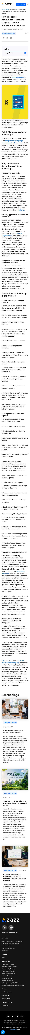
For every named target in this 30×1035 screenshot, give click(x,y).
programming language (14, 141)
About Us (5, 938)
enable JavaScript (18, 77)
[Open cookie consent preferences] (3, 1032)
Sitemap (9, 1024)
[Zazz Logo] (11, 920)
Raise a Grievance (18, 1024)
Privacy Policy (13, 1022)
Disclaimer (6, 1022)
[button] (3, 38)
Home (3, 9)
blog (7, 9)
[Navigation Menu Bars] (27, 4)
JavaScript (21, 210)
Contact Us (21, 1020)
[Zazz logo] (7, 4)
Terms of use (22, 1022)
